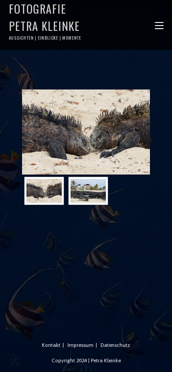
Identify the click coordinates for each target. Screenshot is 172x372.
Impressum (80, 345)
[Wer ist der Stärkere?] (86, 132)
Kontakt (51, 345)
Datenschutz (115, 345)
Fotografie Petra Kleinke (45, 20)
